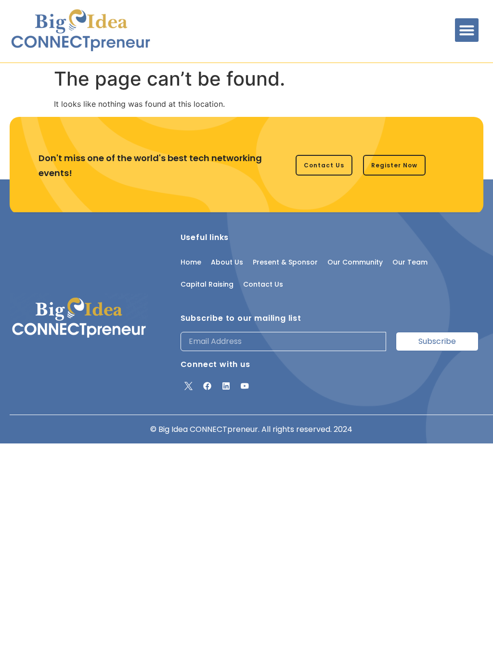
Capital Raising (207, 284)
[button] (467, 30)
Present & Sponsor (285, 262)
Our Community (355, 262)
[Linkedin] (226, 386)
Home (191, 262)
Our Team (410, 262)
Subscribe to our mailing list (241, 318)
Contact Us (263, 284)
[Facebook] (207, 386)
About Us (227, 262)
